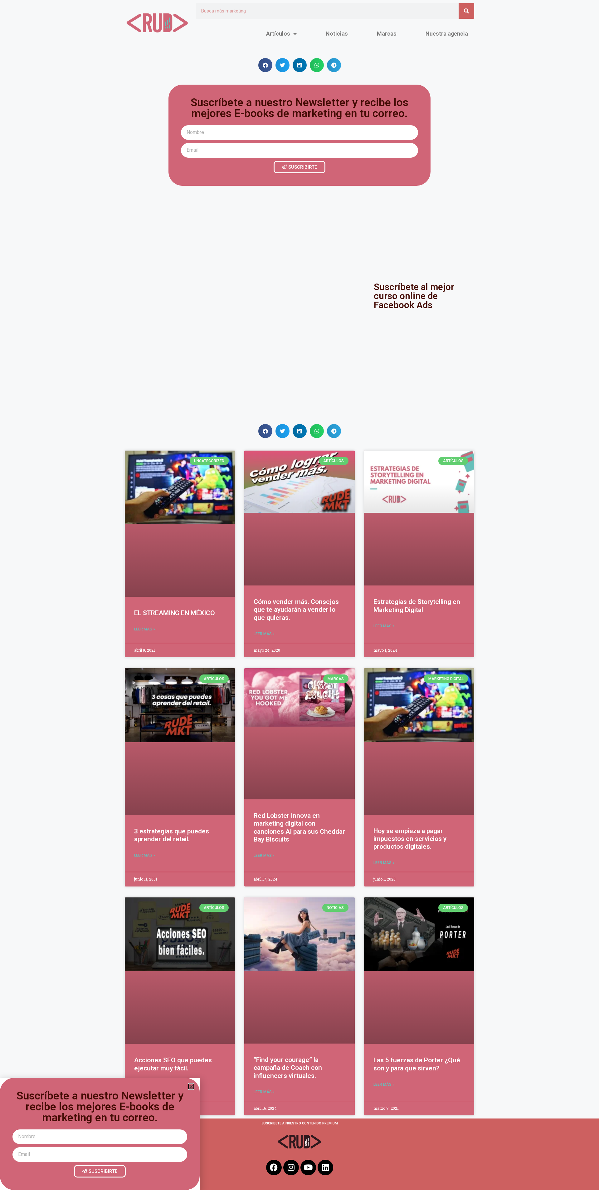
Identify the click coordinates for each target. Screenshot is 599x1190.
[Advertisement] (299, 232)
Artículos (278, 33)
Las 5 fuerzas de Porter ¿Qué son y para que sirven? (416, 1064)
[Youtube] (308, 1167)
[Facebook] (274, 1167)
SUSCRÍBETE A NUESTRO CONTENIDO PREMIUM (299, 1123)
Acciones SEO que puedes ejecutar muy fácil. (173, 1064)
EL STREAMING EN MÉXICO (174, 613)
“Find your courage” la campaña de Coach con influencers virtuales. (288, 1067)
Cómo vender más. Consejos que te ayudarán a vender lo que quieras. (296, 609)
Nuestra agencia (447, 33)
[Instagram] (291, 1167)
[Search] (466, 11)
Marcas (387, 33)
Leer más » (144, 629)
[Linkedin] (325, 1167)
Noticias (337, 33)
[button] (265, 65)
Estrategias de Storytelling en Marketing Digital (416, 605)
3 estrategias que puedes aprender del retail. (171, 835)
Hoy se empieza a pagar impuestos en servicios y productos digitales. (409, 838)
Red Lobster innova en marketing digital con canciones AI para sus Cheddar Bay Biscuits (299, 827)
